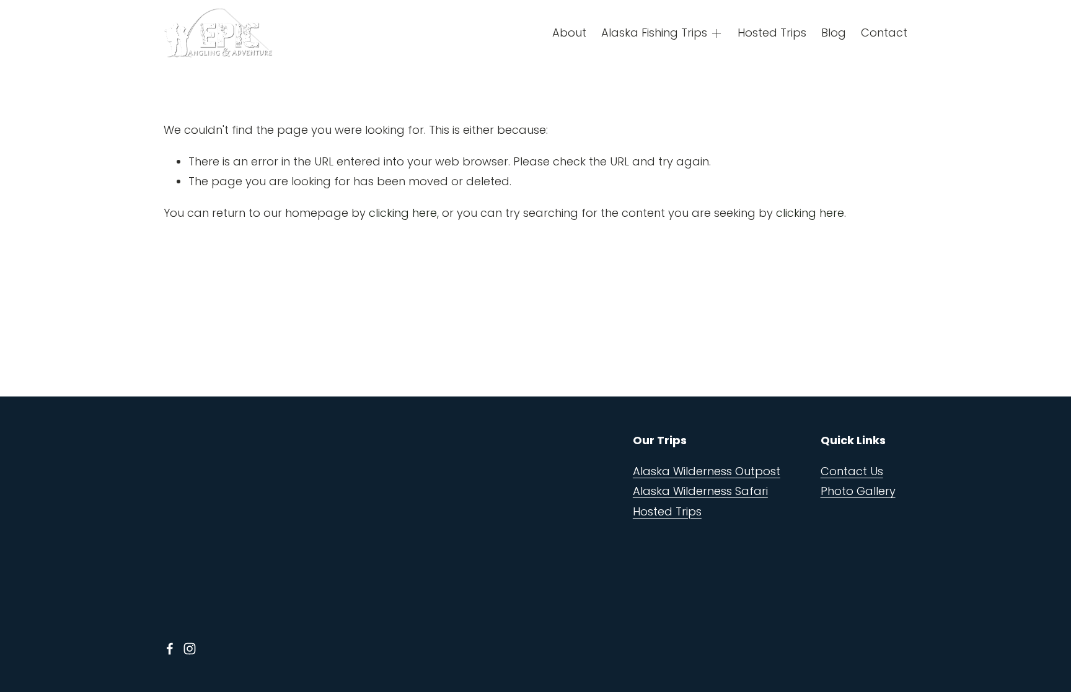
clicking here (403, 213)
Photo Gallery (858, 491)
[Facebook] (170, 648)
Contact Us (852, 471)
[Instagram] (189, 648)
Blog (833, 32)
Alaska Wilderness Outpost (706, 471)
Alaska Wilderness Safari (700, 491)
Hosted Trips (772, 32)
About (569, 32)
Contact (884, 32)
